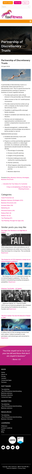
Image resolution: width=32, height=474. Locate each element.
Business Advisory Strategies (20, 177)
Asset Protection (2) (7, 198)
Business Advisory (6, 419)
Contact (3, 378)
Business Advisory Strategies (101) (12, 200)
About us (4, 374)
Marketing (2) (5, 208)
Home (3, 372)
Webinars (4, 426)
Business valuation (7, 395)
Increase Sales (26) (7, 205)
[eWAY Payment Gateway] (16, 454)
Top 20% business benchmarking (11, 391)
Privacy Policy (22, 464)
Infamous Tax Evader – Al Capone (11, 288)
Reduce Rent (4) (6, 213)
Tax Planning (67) (6, 218)
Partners (4, 382)
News (3, 430)
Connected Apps (6, 380)
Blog (8, 177)
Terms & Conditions (11, 464)
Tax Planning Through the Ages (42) (12, 220)
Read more (4, 253)
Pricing (3, 376)
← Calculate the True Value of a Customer (14, 184)
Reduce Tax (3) (6, 215)
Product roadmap (6, 428)
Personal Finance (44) (8, 210)
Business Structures (7, 179)
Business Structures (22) (8, 203)
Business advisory (6, 393)
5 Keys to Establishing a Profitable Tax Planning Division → (19, 188)
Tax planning (5, 389)
